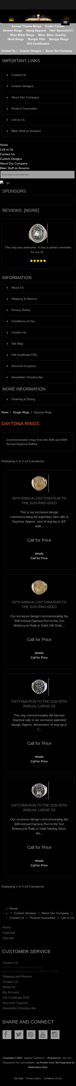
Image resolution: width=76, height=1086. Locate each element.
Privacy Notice (20, 310)
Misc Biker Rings (22, 35)
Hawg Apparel (36, 30)
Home (4, 145)
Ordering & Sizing (23, 399)
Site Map (17, 343)
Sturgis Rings (21, 412)
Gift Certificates (38, 43)
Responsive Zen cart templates (19, 1062)
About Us (17, 287)
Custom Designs (30, 50)
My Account (11, 992)
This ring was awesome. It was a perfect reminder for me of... (38, 250)
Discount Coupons (23, 366)
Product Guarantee (24, 108)
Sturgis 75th (36, 39)
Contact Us (8, 50)
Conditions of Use (23, 321)
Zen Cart (66, 1058)
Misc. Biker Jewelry (52, 35)
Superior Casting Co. (34, 1058)
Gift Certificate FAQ (24, 354)
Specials (8, 938)
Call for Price (39, 558)
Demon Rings (12, 30)
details (39, 553)
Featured (9, 932)
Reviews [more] (20, 210)
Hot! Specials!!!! (61, 30)
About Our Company (58, 50)
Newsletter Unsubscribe (27, 377)
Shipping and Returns (17, 976)
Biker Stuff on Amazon (26, 131)
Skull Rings (15, 39)
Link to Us (18, 119)
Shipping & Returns (24, 298)
